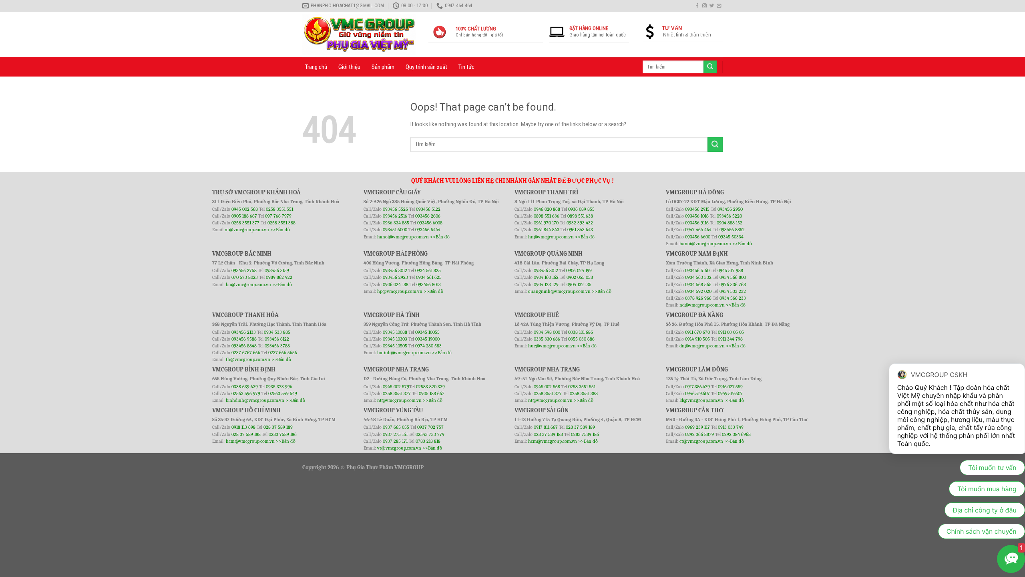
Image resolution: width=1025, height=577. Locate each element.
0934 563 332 (699, 277)
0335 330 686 (547, 339)
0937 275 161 (395, 434)
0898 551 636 (547, 216)
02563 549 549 (282, 393)
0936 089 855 (581, 209)
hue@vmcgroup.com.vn (552, 346)
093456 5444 (427, 229)
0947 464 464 (698, 229)
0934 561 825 (428, 270)
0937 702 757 (430, 427)
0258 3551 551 (279, 209)
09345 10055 (427, 332)
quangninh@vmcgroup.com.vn (559, 291)
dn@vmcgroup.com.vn (702, 346)
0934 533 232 (733, 291)
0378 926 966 (699, 298)
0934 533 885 (277, 332)
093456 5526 (396, 209)
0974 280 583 (428, 346)
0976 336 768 (733, 284)
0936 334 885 (396, 223)
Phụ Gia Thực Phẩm (369, 467)
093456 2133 (243, 332)
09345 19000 (427, 339)
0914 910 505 (697, 339)
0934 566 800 (733, 277)
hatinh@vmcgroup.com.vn (404, 352)
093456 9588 (244, 339)
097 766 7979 (278, 216)
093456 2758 (244, 270)
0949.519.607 (730, 393)
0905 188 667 (244, 216)
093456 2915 (697, 209)
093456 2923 (396, 277)
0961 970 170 (547, 223)
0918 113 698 (244, 427)
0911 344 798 (730, 339)
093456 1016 (697, 216)
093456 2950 (730, 209)
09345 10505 (395, 346)
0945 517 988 (730, 270)
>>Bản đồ (280, 229)
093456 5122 (428, 209)
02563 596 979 (245, 393)
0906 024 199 (579, 270)
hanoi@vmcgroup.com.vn (403, 237)
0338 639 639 (245, 386)
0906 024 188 (396, 284)
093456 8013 (428, 284)
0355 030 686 (581, 339)
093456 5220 (729, 216)
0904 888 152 (729, 223)
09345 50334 (731, 237)
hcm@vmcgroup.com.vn (250, 441)
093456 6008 (429, 223)
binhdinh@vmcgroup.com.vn (255, 400)
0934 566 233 (733, 298)
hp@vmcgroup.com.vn (399, 291)
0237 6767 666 (246, 352)
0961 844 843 (546, 229)
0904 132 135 (579, 284)
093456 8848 (244, 346)
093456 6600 (697, 237)
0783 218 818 (428, 441)
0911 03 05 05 (731, 332)
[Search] (709, 67)
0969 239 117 (698, 427)
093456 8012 (395, 270)
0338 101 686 (580, 332)
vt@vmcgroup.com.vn (399, 448)
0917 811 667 (546, 427)
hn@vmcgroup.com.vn (551, 237)
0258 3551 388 (281, 223)
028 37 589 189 (278, 427)
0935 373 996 (279, 386)
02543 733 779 (430, 434)
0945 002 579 (396, 386)
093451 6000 (395, 229)
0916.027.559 (730, 386)
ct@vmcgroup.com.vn (701, 441)
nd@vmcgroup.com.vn (702, 305)
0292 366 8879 (700, 434)
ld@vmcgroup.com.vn (701, 400)
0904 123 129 (547, 284)
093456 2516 (395, 216)
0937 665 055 (396, 427)
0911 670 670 (698, 332)
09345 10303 (395, 339)
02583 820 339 (430, 386)
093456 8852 (732, 229)
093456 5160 (698, 270)
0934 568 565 (699, 284)
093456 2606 (427, 216)
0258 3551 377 (246, 223)
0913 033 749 (731, 427)
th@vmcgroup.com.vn (248, 359)
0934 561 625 (429, 277)
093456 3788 (277, 346)
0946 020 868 (547, 209)
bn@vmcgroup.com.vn (248, 284)
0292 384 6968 (736, 434)
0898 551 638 (580, 216)
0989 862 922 (279, 277)
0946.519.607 (697, 393)
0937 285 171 (395, 441)
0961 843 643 (580, 229)
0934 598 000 (547, 332)
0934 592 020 (699, 291)
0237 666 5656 (282, 352)
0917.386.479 (698, 386)
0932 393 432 (580, 223)
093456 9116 (697, 223)
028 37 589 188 (246, 434)
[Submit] (715, 144)
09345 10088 (395, 332)
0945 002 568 (245, 209)
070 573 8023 (244, 277)
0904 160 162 (547, 277)
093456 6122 (277, 339)
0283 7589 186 (283, 434)
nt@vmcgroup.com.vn (247, 229)
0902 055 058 (580, 277)
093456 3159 (277, 270)
